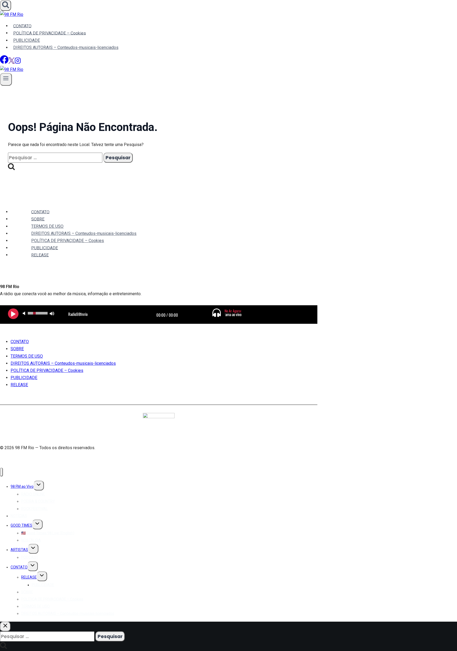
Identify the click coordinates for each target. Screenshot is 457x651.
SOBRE (37, 218)
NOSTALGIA (31, 540)
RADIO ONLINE (33, 494)
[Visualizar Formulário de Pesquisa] (5, 5)
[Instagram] (18, 62)
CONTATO (22, 25)
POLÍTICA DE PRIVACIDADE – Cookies (49, 32)
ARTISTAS (19, 550)
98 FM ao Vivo (22, 486)
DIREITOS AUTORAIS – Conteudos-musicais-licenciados (65, 47)
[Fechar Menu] (1, 472)
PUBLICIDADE (26, 40)
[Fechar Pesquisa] (5, 626)
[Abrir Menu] (6, 79)
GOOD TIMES (21, 525)
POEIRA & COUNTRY (38, 501)
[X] (11, 62)
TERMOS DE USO (47, 226)
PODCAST (29, 557)
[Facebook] (4, 62)
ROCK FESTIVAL (34, 509)
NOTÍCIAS (19, 516)
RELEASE (40, 254)
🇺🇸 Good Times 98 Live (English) (47, 533)
